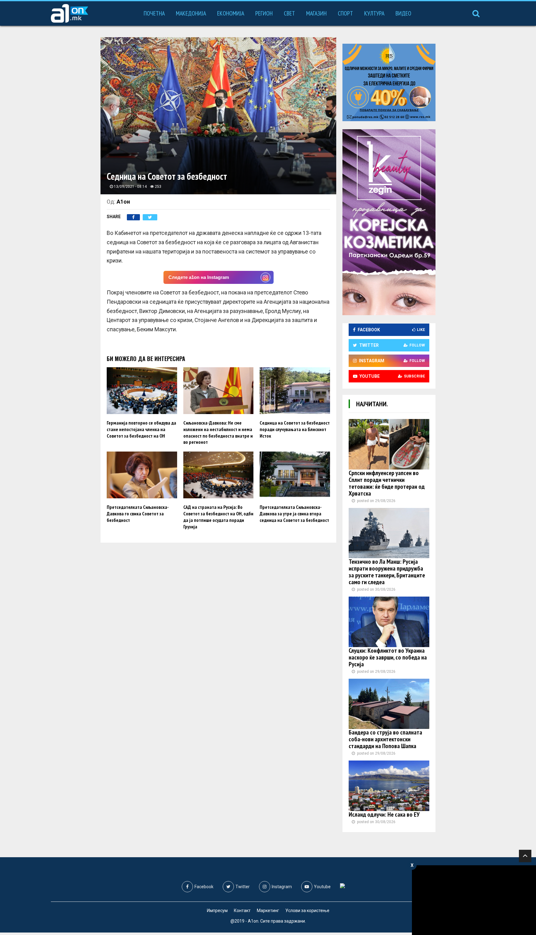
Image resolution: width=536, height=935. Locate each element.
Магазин (316, 13)
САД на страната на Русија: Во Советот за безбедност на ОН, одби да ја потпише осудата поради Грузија (218, 516)
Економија (230, 13)
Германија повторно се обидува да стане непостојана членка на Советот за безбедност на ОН (141, 429)
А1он (123, 201)
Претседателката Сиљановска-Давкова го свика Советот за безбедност (138, 513)
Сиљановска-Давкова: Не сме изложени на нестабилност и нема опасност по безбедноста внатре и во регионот (218, 432)
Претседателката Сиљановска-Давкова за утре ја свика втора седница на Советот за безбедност (294, 513)
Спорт (345, 13)
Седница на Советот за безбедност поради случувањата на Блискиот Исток (295, 429)
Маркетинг (268, 910)
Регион (264, 13)
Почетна (154, 13)
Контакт (242, 910)
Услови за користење (307, 910)
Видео (403, 13)
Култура (374, 13)
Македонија (191, 13)
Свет (289, 13)
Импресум (217, 910)
